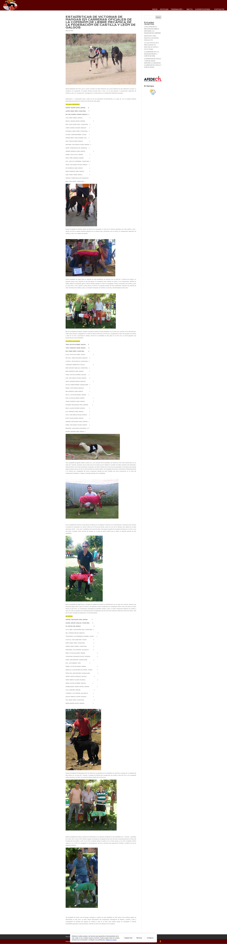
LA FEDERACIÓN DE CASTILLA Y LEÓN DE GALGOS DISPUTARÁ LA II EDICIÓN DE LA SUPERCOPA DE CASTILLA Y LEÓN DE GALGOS (152, 63)
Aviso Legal (69, 936)
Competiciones (202, 9)
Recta (190, 9)
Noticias (164, 9)
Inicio (154, 9)
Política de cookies (111, 940)
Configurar (150, 938)
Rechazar (139, 938)
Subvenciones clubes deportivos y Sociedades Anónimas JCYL (151, 38)
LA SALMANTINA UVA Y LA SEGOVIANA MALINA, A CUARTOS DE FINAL (151, 54)
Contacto (219, 9)
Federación (176, 9)
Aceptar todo (128, 938)
